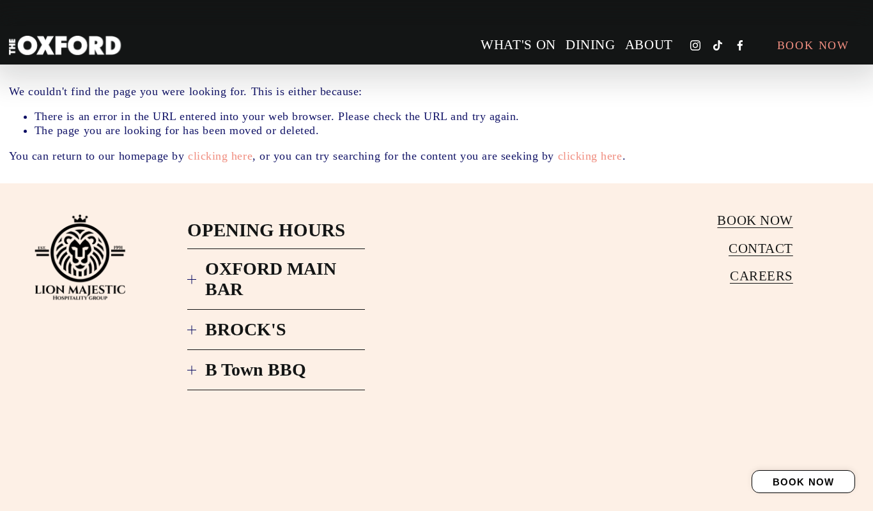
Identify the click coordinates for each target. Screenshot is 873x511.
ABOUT (649, 44)
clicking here (220, 155)
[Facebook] (740, 45)
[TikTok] (717, 45)
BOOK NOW (804, 482)
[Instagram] (695, 45)
